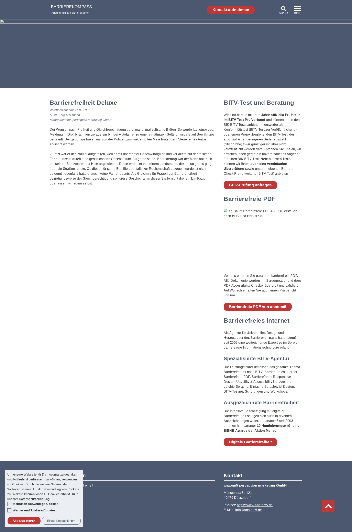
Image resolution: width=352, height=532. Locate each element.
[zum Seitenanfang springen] (328, 506)
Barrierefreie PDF (237, 377)
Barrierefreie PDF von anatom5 (257, 307)
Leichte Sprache (236, 386)
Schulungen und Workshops (266, 391)
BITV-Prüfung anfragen (250, 185)
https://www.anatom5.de (255, 505)
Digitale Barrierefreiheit (250, 442)
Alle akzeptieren (24, 520)
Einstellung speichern (61, 520)
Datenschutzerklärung (34, 499)
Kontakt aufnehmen (230, 10)
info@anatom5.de (248, 510)
